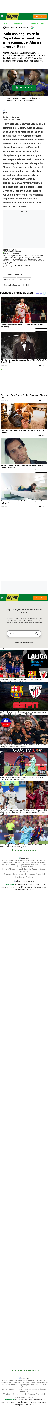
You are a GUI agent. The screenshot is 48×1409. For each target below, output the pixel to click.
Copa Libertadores (12, 285)
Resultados (40, 16)
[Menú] (2, 16)
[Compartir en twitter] (10, 265)
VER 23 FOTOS (26, 88)
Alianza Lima (9, 280)
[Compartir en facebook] (5, 265)
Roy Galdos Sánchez (11, 117)
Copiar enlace (24, 265)
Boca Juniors (24, 280)
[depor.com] (12, 16)
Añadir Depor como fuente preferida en (18, 27)
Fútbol (26, 285)
